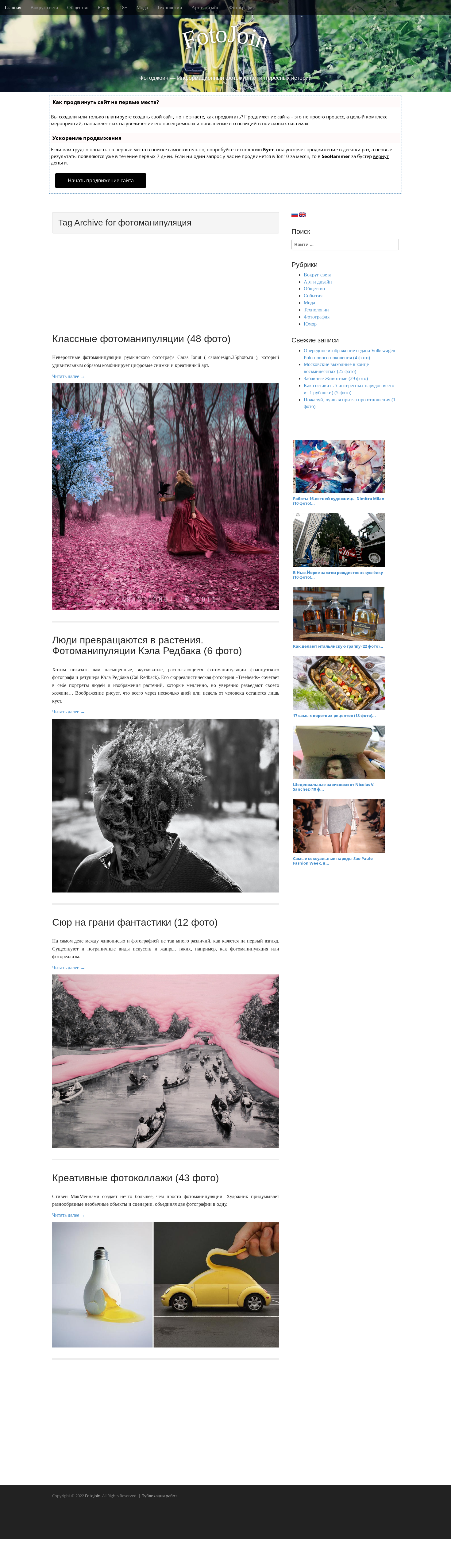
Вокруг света (44, 7)
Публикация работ (159, 1495)
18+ (123, 7)
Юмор (104, 7)
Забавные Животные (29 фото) (336, 378)
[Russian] (294, 214)
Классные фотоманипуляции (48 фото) (141, 338)
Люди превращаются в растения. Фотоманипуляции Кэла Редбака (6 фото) (147, 645)
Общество (77, 7)
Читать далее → (68, 376)
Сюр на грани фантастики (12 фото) (135, 922)
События (313, 295)
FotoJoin (92, 1495)
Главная (13, 7)
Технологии (169, 7)
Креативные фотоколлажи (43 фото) (135, 1177)
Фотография (242, 7)
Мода (142, 7)
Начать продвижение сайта (101, 180)
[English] (302, 214)
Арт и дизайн (205, 7)
